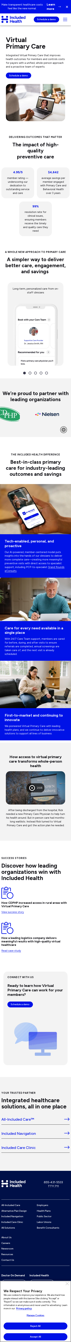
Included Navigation (12, 1216)
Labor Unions (44, 1222)
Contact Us (7, 1260)
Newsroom (7, 1248)
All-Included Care (10, 1205)
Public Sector (44, 1216)
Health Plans (44, 1210)
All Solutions (8, 1227)
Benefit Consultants (48, 1227)
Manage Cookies (35, 1315)
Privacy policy (24, 1308)
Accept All (35, 1336)
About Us (6, 1237)
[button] (68, 6)
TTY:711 (53, 1186)
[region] (35, 1311)
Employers (42, 1205)
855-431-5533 (53, 1182)
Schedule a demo (46, 19)
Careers (5, 1243)
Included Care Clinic (12, 1222)
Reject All (35, 1326)
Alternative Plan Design (14, 1210)
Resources (7, 1254)
